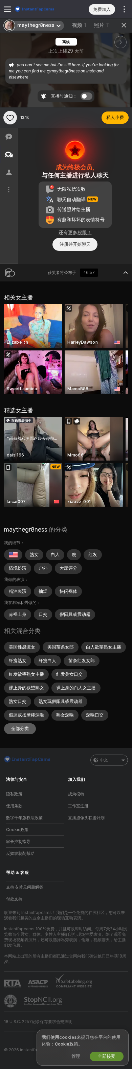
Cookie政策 (17, 829)
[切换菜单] (7, 9)
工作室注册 (78, 806)
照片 (102, 25)
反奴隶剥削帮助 (20, 853)
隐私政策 (14, 794)
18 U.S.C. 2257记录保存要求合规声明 (38, 1021)
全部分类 (20, 728)
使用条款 (14, 806)
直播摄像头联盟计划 (86, 817)
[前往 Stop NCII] (44, 1001)
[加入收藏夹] (10, 117)
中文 (104, 760)
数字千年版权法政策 (24, 817)
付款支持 (14, 899)
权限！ (85, 232)
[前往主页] (40, 9)
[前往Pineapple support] (11, 1001)
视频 (79, 25)
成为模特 (76, 794)
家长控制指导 (18, 841)
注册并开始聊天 (75, 244)
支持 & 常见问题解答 (24, 887)
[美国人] (13, 554)
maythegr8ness (25, 529)
